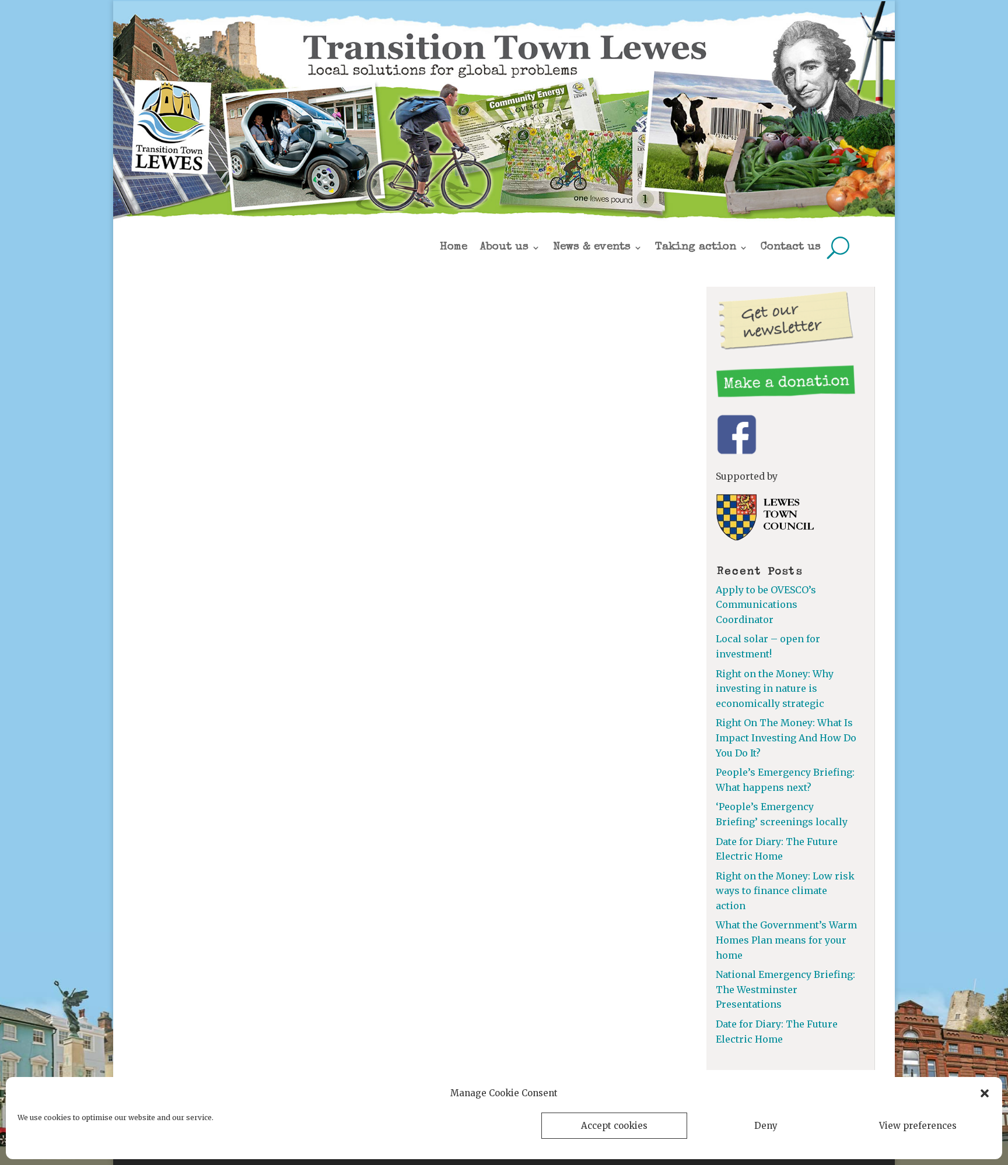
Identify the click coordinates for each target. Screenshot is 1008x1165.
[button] (985, 1093)
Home (453, 247)
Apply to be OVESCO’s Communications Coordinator (766, 604)
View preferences (918, 1125)
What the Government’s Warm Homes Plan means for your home (786, 939)
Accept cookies (614, 1125)
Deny (766, 1125)
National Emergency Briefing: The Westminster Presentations (785, 989)
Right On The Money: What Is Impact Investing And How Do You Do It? (786, 737)
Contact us (791, 247)
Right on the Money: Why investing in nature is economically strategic (775, 688)
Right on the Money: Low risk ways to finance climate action (785, 890)
